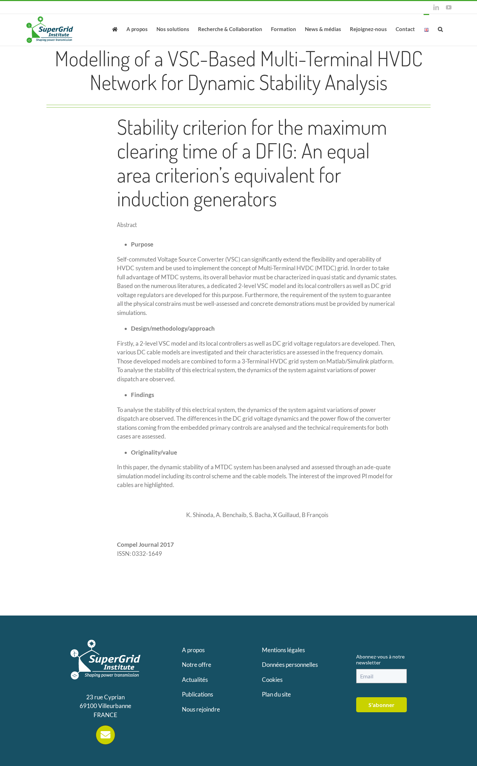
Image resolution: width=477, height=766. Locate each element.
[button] (440, 28)
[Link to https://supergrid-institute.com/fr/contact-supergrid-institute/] (105, 735)
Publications (197, 694)
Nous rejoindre (201, 709)
